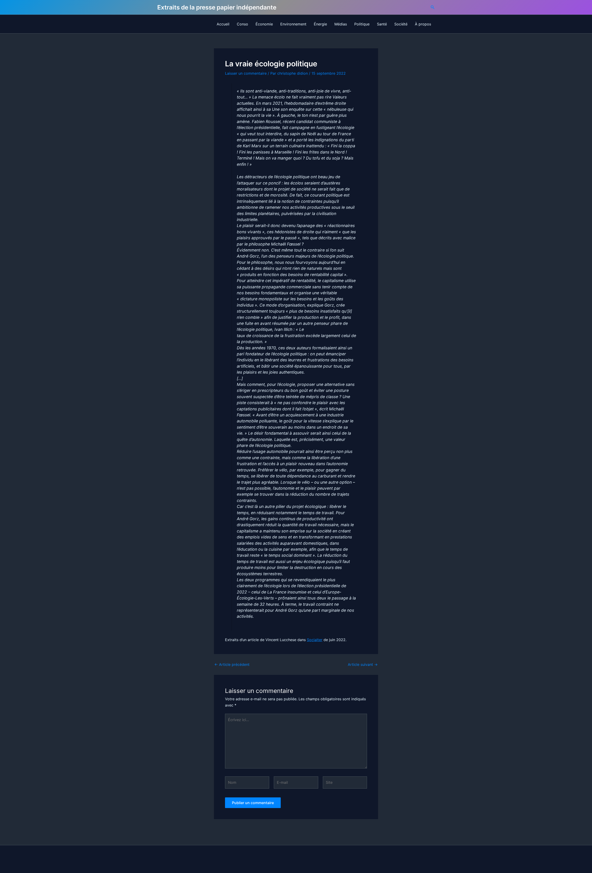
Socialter (314, 639)
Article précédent (232, 664)
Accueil (223, 24)
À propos (423, 24)
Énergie (320, 24)
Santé (382, 24)
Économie (264, 24)
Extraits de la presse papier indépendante (216, 7)
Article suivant (363, 664)
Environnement (293, 24)
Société (400, 24)
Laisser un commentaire (246, 73)
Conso (242, 24)
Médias (340, 24)
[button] (433, 7)
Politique (362, 24)
